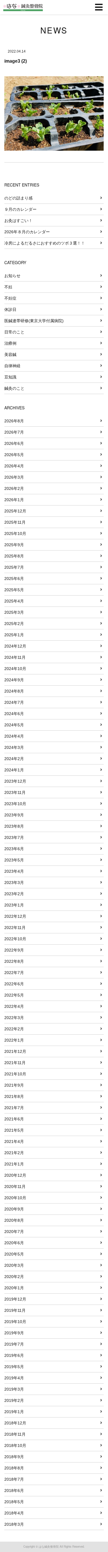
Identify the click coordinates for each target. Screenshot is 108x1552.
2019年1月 (14, 1411)
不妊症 (10, 298)
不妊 (8, 287)
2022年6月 (14, 984)
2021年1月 (14, 1164)
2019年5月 (14, 1366)
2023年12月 (15, 781)
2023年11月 (15, 792)
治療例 (10, 343)
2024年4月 (14, 736)
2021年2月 (14, 1152)
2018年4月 (14, 1513)
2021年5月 (14, 1130)
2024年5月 (14, 725)
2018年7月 (14, 1479)
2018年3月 (14, 1524)
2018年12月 (15, 1423)
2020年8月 (14, 1220)
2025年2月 (14, 623)
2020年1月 (14, 1288)
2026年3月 (14, 477)
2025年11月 (15, 522)
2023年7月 (14, 837)
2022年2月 (14, 1029)
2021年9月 (14, 1085)
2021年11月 (15, 1062)
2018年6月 (14, 1490)
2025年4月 (14, 601)
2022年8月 (14, 961)
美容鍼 (10, 354)
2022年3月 (14, 1017)
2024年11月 (15, 657)
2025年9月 (14, 544)
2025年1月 (14, 635)
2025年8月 (14, 556)
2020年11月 (15, 1186)
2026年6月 (14, 443)
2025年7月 (14, 567)
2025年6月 (14, 578)
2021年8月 (14, 1096)
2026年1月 (14, 499)
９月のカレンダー (20, 209)
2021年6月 (14, 1119)
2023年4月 (14, 871)
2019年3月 (14, 1389)
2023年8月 (14, 826)
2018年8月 (14, 1468)
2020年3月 (14, 1265)
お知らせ (12, 275)
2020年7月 (14, 1231)
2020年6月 (14, 1243)
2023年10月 (15, 803)
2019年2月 (14, 1400)
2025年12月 (15, 511)
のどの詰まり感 (18, 198)
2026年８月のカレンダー (27, 232)
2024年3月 (14, 747)
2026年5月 (14, 454)
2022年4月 (14, 1006)
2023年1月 (14, 905)
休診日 (10, 309)
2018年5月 (14, 1501)
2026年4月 (14, 466)
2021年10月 (15, 1074)
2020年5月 (14, 1254)
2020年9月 (14, 1209)
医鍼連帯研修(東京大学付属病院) (34, 320)
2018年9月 (14, 1456)
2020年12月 (15, 1175)
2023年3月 (14, 882)
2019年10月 (15, 1321)
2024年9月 (14, 680)
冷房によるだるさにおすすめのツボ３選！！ (44, 243)
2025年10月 (15, 533)
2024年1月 (14, 770)
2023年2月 (14, 893)
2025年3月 (14, 612)
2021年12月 (15, 1051)
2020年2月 (14, 1276)
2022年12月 (15, 916)
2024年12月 (15, 646)
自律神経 (12, 365)
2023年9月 (14, 815)
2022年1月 (14, 1040)
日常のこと (14, 332)
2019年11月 (15, 1310)
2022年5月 (14, 995)
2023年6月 (14, 848)
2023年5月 (14, 860)
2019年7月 (14, 1344)
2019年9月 (14, 1333)
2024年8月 (14, 691)
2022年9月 (14, 950)
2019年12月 (15, 1299)
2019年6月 (14, 1355)
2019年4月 (14, 1378)
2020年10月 (15, 1197)
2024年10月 (15, 668)
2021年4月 (14, 1141)
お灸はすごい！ (18, 220)
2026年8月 (14, 421)
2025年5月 (14, 589)
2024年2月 (14, 758)
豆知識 (10, 377)
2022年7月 (14, 972)
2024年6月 (14, 713)
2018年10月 (15, 1445)
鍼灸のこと (14, 388)
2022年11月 (15, 927)
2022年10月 (15, 939)
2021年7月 (14, 1107)
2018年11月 (15, 1434)
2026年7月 (14, 432)
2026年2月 (14, 488)
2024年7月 (14, 702)
